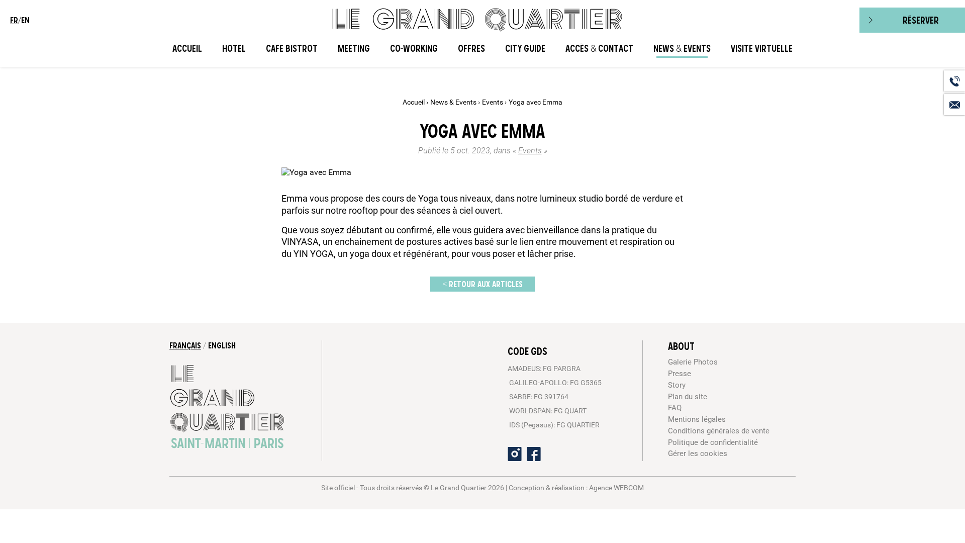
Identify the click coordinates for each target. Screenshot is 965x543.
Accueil (187, 48)
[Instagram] (515, 454)
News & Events (682, 48)
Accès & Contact (599, 48)
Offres (471, 48)
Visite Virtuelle (762, 48)
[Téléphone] (954, 81)
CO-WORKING (414, 48)
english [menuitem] (222, 345)
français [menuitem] (185, 345)
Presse (679, 373)
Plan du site (687, 396)
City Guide (525, 48)
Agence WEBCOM (616, 488)
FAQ (675, 407)
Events (493, 102)
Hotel (234, 48)
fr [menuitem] (14, 20)
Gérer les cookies (697, 453)
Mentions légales (697, 419)
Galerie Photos (693, 362)
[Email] (954, 104)
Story (677, 385)
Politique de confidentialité (713, 442)
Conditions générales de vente (718, 430)
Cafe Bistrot (292, 48)
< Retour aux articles (482, 284)
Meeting (354, 48)
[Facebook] (534, 454)
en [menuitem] (25, 20)
